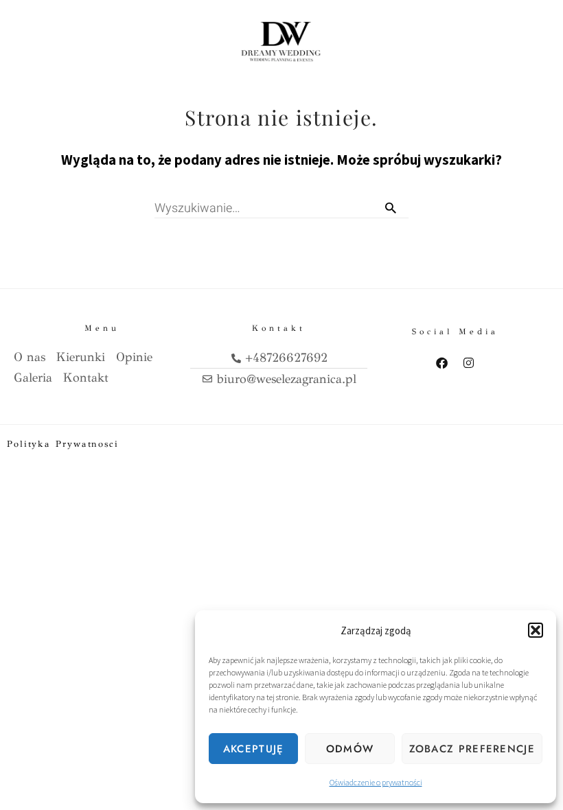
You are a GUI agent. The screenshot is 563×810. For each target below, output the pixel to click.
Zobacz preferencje (472, 748)
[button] (535, 630)
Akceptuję (253, 748)
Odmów (350, 748)
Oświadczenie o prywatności (376, 782)
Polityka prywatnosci (63, 444)
